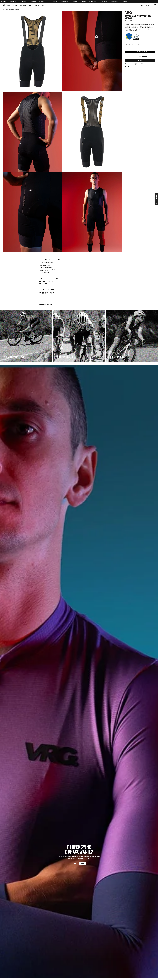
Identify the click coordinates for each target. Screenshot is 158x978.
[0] (154, 5)
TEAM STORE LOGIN (26, 1)
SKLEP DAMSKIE (23, 5)
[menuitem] (15, 5)
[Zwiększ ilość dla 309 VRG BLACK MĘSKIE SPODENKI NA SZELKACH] (130, 56)
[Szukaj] (152, 5)
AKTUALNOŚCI (36, 5)
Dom (3, 9)
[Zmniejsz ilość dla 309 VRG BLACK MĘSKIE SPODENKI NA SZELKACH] (126, 56)
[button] (75, 863)
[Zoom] (60, 14)
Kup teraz (140, 60)
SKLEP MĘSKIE (15, 5)
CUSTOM (30, 5)
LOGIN (43, 5)
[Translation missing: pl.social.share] (126, 67)
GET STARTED (47, 1)
